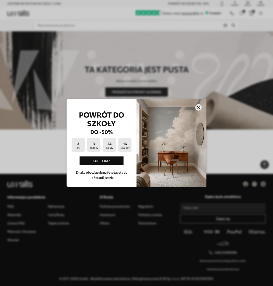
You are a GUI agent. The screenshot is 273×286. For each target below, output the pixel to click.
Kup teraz (102, 161)
